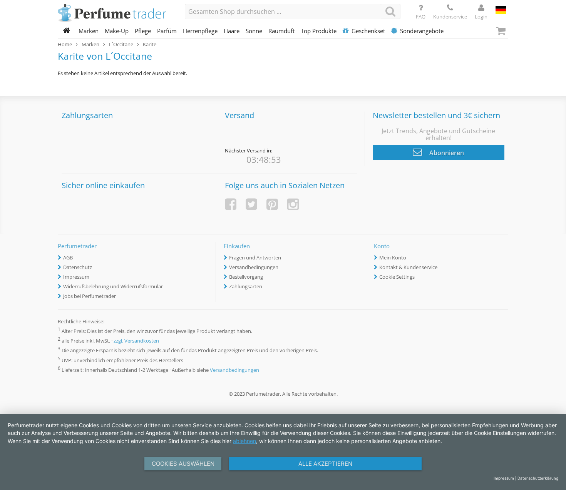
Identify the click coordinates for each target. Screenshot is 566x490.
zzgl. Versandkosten (136, 341)
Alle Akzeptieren (325, 463)
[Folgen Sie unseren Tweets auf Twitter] (251, 204)
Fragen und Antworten (255, 257)
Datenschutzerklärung (537, 478)
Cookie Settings (397, 276)
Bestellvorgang (246, 276)
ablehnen (244, 441)
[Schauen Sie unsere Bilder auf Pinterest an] (272, 204)
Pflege (143, 31)
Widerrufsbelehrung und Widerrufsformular (113, 286)
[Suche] (390, 11)
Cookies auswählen (183, 463)
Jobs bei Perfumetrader (89, 296)
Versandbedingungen (253, 267)
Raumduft (281, 31)
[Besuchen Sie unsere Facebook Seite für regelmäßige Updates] (230, 204)
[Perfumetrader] (115, 13)
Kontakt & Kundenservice (408, 267)
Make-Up (117, 31)
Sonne (254, 31)
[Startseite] (66, 30)
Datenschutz (77, 267)
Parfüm (167, 31)
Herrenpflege (200, 31)
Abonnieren (446, 153)
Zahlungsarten (245, 286)
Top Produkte (319, 31)
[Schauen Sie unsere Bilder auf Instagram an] (293, 204)
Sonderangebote (422, 31)
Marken (89, 31)
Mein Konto (392, 257)
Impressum (76, 276)
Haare (231, 31)
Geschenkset (368, 31)
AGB (68, 257)
